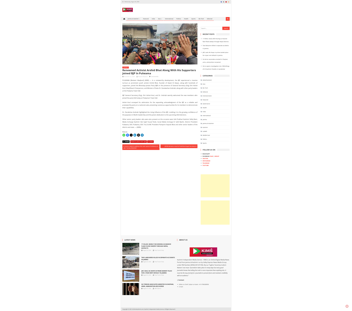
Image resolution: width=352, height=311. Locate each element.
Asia (159, 19)
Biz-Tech (201, 19)
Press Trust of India (159, 250)
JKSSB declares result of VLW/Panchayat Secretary (180, 146)
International (169, 19)
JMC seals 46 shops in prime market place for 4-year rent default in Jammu (215, 54)
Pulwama (150, 141)
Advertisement (207, 80)
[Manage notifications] (347, 306)
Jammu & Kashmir (133, 19)
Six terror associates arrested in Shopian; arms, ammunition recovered (215, 60)
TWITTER (205, 158)
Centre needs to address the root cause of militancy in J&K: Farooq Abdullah (141, 147)
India (153, 19)
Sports (193, 19)
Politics (178, 19)
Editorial (209, 19)
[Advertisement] (215, 185)
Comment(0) (154, 76)
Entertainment (207, 96)
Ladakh (205, 131)
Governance (206, 104)
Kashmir (205, 127)
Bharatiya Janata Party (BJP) (138, 141)
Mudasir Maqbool (143, 76)
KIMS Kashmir (157, 288)
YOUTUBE (205, 165)
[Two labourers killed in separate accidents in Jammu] (130, 262)
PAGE (211, 156)
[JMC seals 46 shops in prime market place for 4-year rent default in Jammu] (130, 276)
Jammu (205, 119)
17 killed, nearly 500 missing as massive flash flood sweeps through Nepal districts (216, 40)
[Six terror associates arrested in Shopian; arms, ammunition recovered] (130, 289)
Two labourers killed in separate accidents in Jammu (216, 47)
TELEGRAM (205, 163)
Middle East (206, 135)
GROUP (217, 156)
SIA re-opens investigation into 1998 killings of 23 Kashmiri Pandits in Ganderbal (216, 67)
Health (186, 19)
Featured (146, 19)
